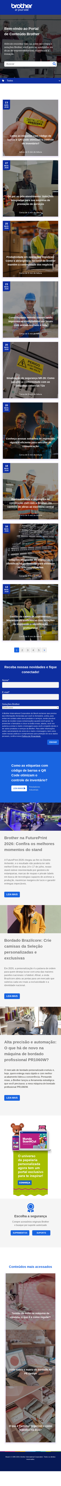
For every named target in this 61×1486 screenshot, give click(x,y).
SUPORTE (41, 1233)
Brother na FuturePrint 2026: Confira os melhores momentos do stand (29, 844)
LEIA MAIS (18, 788)
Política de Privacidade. (31, 736)
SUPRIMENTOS (20, 1233)
